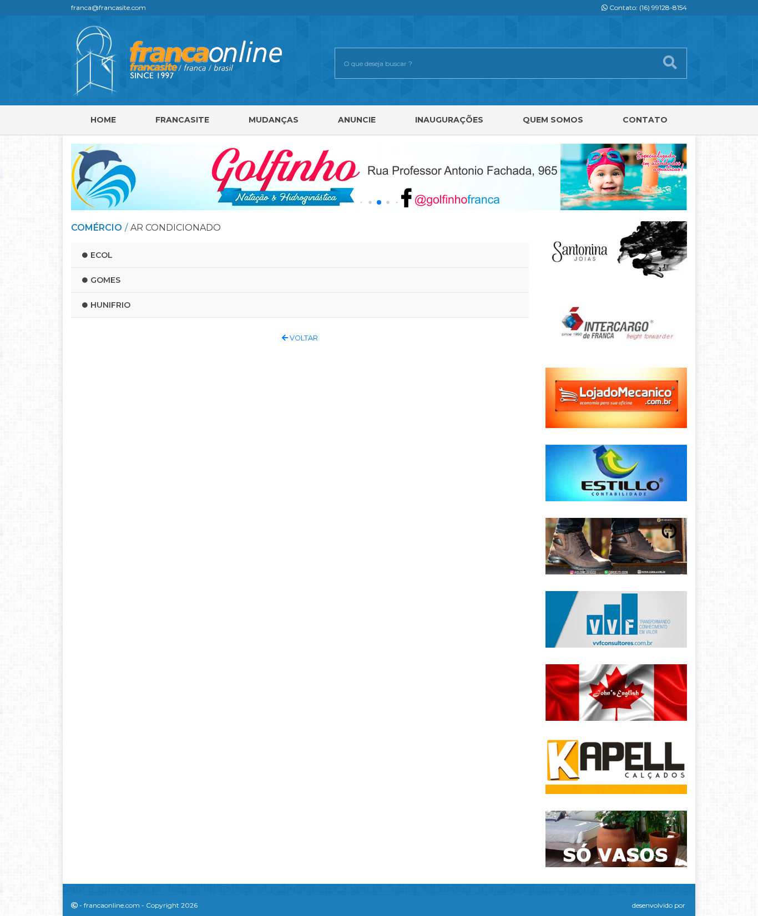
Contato (645, 120)
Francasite (182, 120)
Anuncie (357, 120)
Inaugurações (449, 120)
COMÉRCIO (96, 227)
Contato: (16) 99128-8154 (647, 7)
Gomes (105, 280)
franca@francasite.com (108, 7)
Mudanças (274, 120)
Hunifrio (110, 305)
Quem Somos (553, 120)
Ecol (101, 255)
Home (103, 120)
